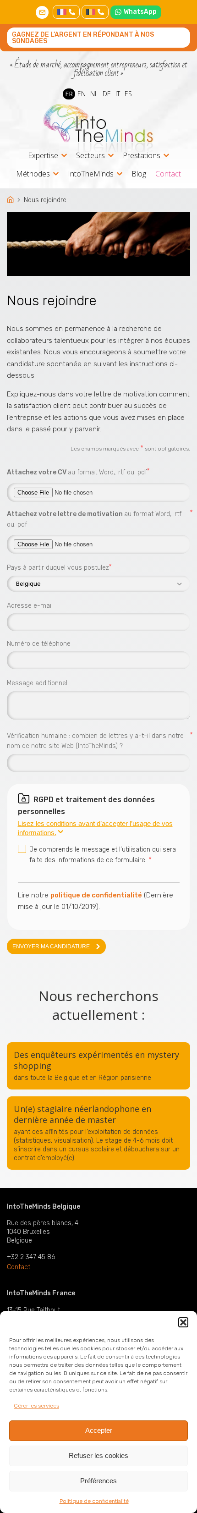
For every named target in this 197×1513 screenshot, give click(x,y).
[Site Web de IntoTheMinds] (98, 128)
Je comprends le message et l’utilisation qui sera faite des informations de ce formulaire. (102, 855)
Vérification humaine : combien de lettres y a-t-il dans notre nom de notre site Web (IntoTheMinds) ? (98, 740)
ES (128, 93)
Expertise (43, 156)
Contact (168, 173)
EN (81, 93)
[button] (183, 1322)
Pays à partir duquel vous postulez (58, 567)
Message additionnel (37, 683)
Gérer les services (36, 1406)
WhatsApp (140, 12)
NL (94, 93)
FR (69, 93)
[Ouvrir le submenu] (64, 155)
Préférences (98, 1481)
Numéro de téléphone (39, 644)
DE (107, 93)
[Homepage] (11, 200)
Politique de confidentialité (94, 1501)
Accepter (98, 1430)
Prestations (141, 156)
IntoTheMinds (91, 174)
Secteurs (90, 156)
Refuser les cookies (98, 1455)
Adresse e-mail (30, 606)
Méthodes (33, 174)
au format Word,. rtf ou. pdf (77, 471)
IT (117, 93)
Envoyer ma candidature (51, 946)
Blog (138, 173)
